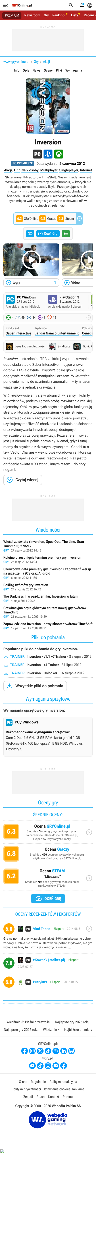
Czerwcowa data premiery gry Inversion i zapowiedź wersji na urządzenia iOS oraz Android (48, 574)
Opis (26, 70)
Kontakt (53, 1097)
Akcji (46, 61)
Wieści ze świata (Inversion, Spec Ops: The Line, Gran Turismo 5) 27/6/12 (48, 546)
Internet (86, 170)
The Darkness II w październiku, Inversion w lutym (48, 599)
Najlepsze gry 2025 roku (21, 1029)
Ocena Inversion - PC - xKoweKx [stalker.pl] (48, 965)
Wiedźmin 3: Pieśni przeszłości (28, 1022)
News (36, 70)
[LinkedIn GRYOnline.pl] (63, 1051)
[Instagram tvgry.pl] (48, 1065)
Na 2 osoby (30, 170)
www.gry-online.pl (16, 61)
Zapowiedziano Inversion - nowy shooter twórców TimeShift (48, 626)
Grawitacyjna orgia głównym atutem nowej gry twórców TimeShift (48, 612)
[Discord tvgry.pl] (55, 1065)
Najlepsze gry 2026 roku (72, 1022)
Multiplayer (48, 170)
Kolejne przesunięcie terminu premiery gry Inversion (48, 560)
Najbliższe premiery (78, 1029)
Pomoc (68, 1097)
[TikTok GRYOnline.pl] (48, 1051)
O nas (23, 1082)
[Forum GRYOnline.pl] (71, 1051)
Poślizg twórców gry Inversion (48, 587)
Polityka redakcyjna (63, 1082)
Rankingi (58, 15)
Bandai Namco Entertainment (57, 333)
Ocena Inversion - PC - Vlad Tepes (48, 938)
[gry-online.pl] (22, 5)
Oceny (48, 70)
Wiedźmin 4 (51, 1029)
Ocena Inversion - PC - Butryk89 (48, 984)
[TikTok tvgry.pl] (40, 1065)
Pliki (59, 70)
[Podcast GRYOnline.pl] (55, 1051)
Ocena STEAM (48, 879)
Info (16, 70)
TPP (17, 170)
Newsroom (32, 15)
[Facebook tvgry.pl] (63, 1065)
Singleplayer (68, 170)
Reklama (78, 1089)
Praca (41, 1097)
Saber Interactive (18, 333)
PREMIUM (12, 15)
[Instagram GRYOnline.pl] (32, 1051)
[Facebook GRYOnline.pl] (24, 1051)
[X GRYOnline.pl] (40, 1051)
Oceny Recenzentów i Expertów (48, 833)
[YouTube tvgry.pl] (32, 1065)
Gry (46, 15)
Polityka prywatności (26, 1089)
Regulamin (38, 1082)
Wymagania (73, 70)
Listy (74, 15)
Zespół (28, 1097)
